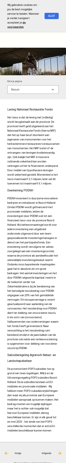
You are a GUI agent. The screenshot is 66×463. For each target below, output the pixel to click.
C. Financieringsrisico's (35, 42)
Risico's (15, 42)
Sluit (51, 15)
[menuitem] (17, 42)
